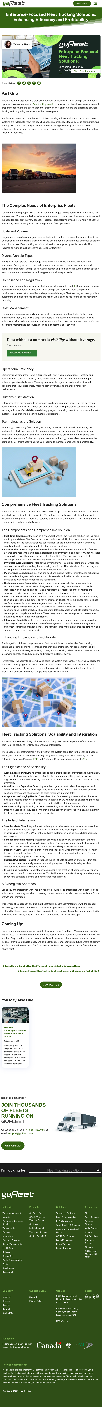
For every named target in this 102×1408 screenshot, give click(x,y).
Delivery (6, 1252)
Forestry (6, 1232)
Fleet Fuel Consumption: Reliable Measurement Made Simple (15, 1032)
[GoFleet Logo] (13, 3)
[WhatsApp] (33, 83)
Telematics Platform (65, 1213)
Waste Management (11, 1213)
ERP (35, 759)
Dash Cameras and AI (66, 1217)
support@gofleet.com (20, 1133)
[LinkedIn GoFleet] (90, 1296)
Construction (8, 1268)
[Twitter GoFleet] (94, 1296)
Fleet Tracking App (88, 71)
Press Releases (92, 1217)
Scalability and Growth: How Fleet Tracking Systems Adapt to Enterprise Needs (42, 966)
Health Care (7, 1248)
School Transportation (12, 1244)
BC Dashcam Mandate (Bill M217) (91, 1254)
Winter (5, 1264)
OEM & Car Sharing (65, 1236)
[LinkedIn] (28, 83)
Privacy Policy (36, 1301)
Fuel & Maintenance (65, 1240)
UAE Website (62, 1321)
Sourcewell (7, 1272)
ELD (75, 286)
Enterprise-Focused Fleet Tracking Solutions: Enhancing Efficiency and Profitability (57, 971)
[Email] (38, 83)
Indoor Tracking (63, 1248)
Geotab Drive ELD (37, 1236)
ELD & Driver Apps (64, 1221)
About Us (6, 1297)
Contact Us (51, 984)
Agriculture (7, 1236)
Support (33, 1297)
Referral (6, 1309)
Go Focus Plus (35, 1213)
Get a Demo (82, 3)
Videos (88, 1232)
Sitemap (89, 1247)
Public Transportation (12, 1260)
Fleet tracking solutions (44, 104)
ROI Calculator (91, 1236)
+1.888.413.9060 (35, 1129)
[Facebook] (19, 83)
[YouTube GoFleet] (97, 1296)
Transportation (9, 1228)
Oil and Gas (7, 1256)
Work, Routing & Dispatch (68, 1225)
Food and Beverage (11, 1240)
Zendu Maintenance (38, 1232)
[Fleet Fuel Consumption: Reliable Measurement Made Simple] (15, 1015)
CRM (84, 759)
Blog (76, 71)
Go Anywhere (35, 1224)
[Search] (98, 1170)
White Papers (91, 1228)
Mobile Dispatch (36, 1228)
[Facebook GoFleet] (86, 1296)
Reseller (6, 1305)
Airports (6, 1217)
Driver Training (63, 1244)
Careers (6, 1301)
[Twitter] (24, 83)
